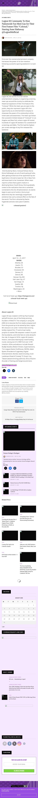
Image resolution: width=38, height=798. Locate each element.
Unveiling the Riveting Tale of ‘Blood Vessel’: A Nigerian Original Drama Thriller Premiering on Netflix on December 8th (9, 523)
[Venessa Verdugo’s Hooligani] (19, 440)
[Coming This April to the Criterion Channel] (10, 535)
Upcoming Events (6, 17)
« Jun (3, 626)
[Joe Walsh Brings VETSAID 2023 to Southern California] (6, 491)
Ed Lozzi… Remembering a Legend (17, 679)
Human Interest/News (15, 677)
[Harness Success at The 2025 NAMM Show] (6, 484)
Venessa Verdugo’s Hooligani (11, 453)
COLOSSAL (20, 377)
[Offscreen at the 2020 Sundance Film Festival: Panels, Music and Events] (28, 535)
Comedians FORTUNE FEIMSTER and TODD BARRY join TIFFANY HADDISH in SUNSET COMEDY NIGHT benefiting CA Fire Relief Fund (22, 475)
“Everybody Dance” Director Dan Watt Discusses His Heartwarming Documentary (27, 518)
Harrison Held (10, 456)
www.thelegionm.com (9, 365)
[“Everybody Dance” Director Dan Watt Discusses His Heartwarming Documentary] (28, 509)
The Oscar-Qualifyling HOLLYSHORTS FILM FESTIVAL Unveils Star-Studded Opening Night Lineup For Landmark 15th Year (28, 569)
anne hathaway (13, 377)
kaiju (28, 377)
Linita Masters (8, 37)
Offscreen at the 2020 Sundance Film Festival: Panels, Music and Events (28, 546)
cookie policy (5, 791)
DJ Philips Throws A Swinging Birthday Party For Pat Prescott (19, 419)
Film (3, 517)
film (25, 377)
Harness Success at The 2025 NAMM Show (20, 483)
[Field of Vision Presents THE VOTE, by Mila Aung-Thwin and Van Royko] (4, 696)
